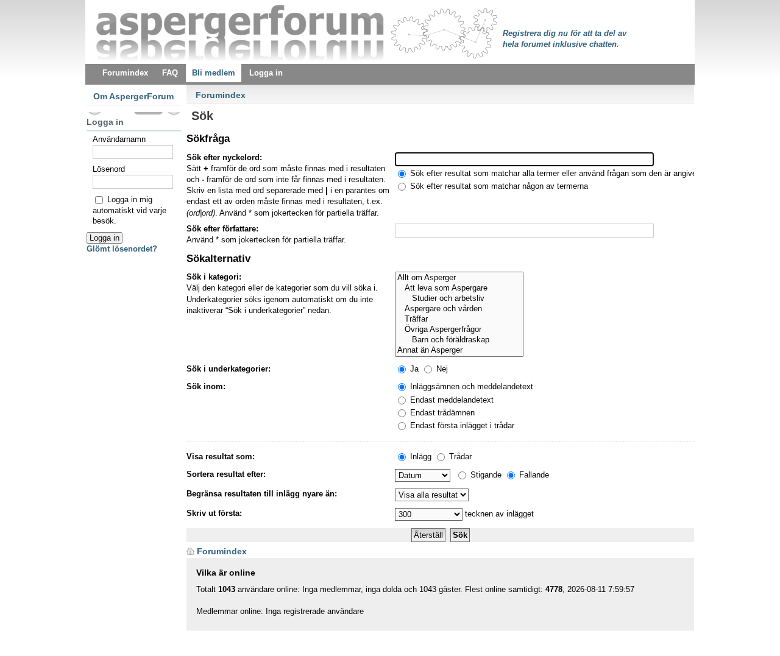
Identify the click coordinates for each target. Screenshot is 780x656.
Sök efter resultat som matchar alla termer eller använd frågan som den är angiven (554, 173)
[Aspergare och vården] (459, 309)
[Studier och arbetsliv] (459, 299)
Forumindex (221, 95)
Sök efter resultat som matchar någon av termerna (498, 186)
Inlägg (419, 456)
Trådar (459, 456)
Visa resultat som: (220, 456)
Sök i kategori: (213, 276)
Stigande (485, 474)
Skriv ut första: (214, 513)
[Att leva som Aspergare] (459, 288)
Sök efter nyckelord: (224, 157)
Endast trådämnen (441, 412)
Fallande (533, 474)
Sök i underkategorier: (228, 368)
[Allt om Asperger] (459, 278)
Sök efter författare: (222, 228)
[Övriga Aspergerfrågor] (459, 330)
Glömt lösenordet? (122, 248)
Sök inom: (205, 386)
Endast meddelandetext (451, 399)
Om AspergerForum (133, 96)
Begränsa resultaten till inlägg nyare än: (261, 493)
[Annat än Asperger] (459, 350)
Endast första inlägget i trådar (461, 425)
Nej (441, 368)
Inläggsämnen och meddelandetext (470, 386)
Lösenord (109, 169)
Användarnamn (119, 139)
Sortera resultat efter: (226, 474)
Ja (413, 368)
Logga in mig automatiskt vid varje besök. (129, 210)
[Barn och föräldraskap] (459, 340)
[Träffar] (459, 319)
